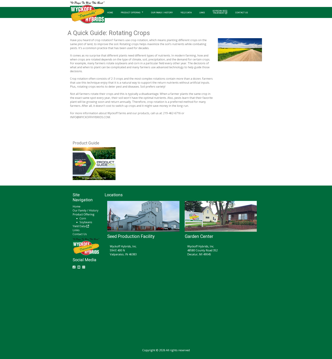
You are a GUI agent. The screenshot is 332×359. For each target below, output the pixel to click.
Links (202, 12)
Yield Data (186, 12)
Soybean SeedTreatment (220, 12)
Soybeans (86, 222)
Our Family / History (162, 12)
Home (110, 12)
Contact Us (241, 12)
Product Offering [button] (130, 12)
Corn (83, 218)
